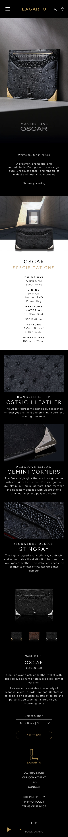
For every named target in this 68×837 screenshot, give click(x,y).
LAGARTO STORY (34, 772)
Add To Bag (34, 735)
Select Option (34, 715)
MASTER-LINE (34, 656)
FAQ (34, 782)
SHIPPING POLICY (34, 797)
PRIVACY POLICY (34, 801)
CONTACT (34, 786)
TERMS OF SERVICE (34, 806)
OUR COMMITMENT (34, 777)
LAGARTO (38, 831)
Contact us (56, 692)
